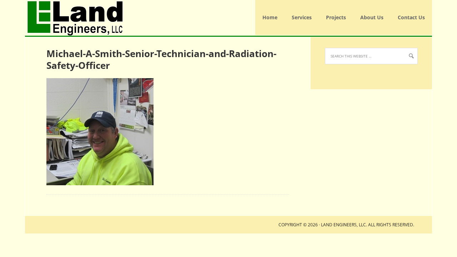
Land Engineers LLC (28, 18)
